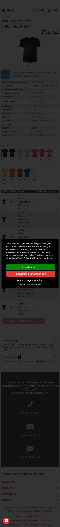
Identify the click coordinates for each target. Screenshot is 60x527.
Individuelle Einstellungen (30, 273)
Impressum (22, 284)
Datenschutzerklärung (34, 284)
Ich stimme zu (30, 267)
